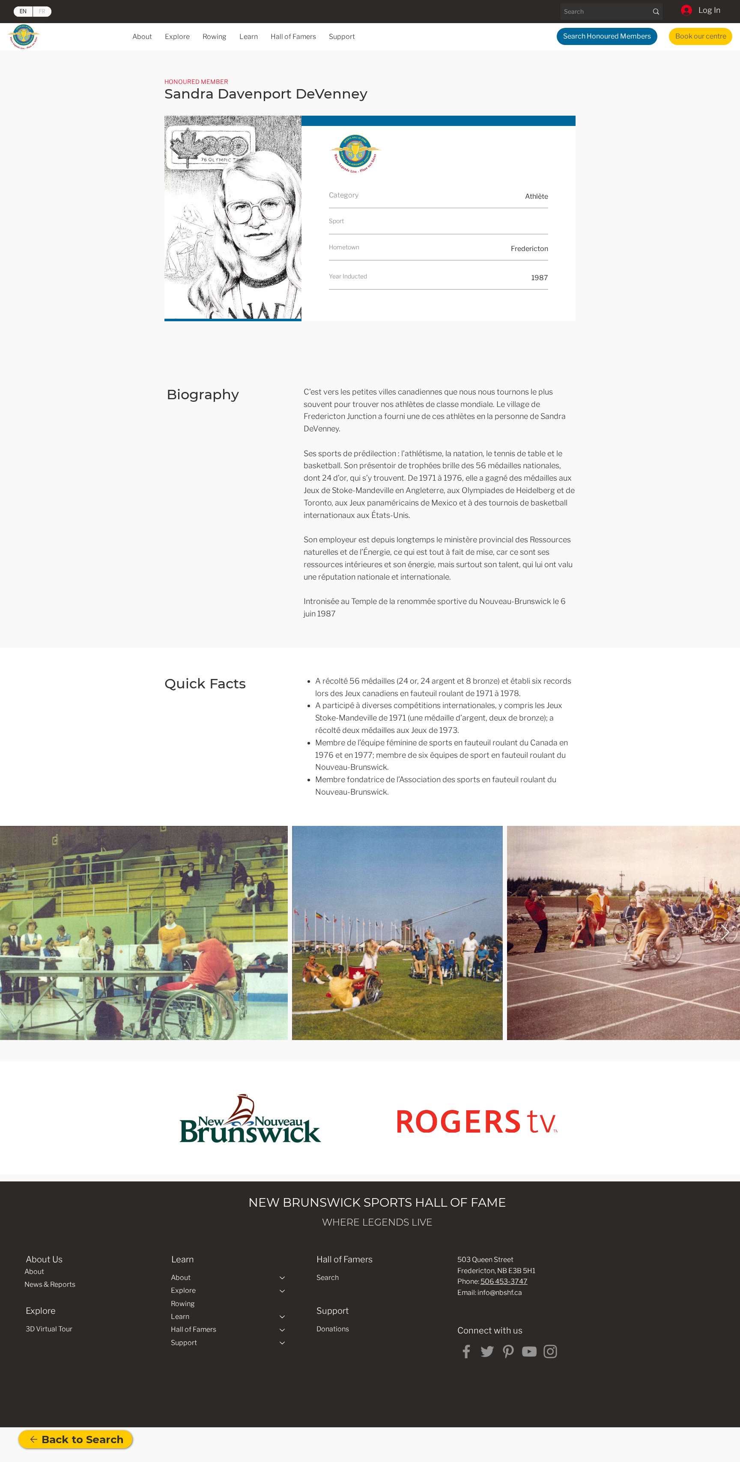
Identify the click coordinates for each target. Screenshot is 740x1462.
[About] (282, 1277)
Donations (332, 1329)
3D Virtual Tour (49, 1329)
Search (327, 1278)
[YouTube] (529, 1351)
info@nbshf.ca (499, 1293)
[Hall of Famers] (282, 1329)
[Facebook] (466, 1351)
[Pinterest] (508, 1351)
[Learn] (282, 1316)
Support (184, 1343)
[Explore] (282, 1290)
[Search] (655, 11)
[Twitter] (487, 1351)
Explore (183, 1290)
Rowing (183, 1304)
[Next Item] (725, 932)
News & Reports (49, 1284)
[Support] (282, 1342)
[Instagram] (550, 1351)
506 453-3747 (504, 1281)
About (34, 1272)
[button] (248, 36)
